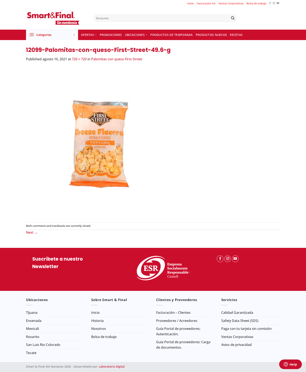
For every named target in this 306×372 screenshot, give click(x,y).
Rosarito (32, 336)
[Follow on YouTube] (278, 3)
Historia (97, 320)
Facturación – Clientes (173, 312)
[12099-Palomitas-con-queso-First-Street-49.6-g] (101, 141)
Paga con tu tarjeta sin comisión (246, 328)
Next (32, 232)
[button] (52, 35)
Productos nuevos (211, 35)
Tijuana (31, 312)
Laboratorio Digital (112, 366)
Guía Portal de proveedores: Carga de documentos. (183, 345)
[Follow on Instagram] (274, 3)
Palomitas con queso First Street (116, 59)
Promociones (111, 35)
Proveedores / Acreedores (176, 320)
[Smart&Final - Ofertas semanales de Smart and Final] (57, 18)
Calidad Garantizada (237, 312)
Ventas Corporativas (231, 3)
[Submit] (232, 18)
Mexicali (32, 328)
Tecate (31, 353)
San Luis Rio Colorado (43, 344)
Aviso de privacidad (236, 344)
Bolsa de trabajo (256, 3)
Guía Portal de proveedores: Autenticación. (178, 331)
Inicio (190, 3)
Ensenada (33, 320)
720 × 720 (79, 59)
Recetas (236, 35)
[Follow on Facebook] (270, 3)
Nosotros (98, 328)
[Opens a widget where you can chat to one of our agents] (290, 364)
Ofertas (87, 35)
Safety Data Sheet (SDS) (239, 320)
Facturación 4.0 (206, 3)
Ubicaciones (135, 35)
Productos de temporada (171, 35)
